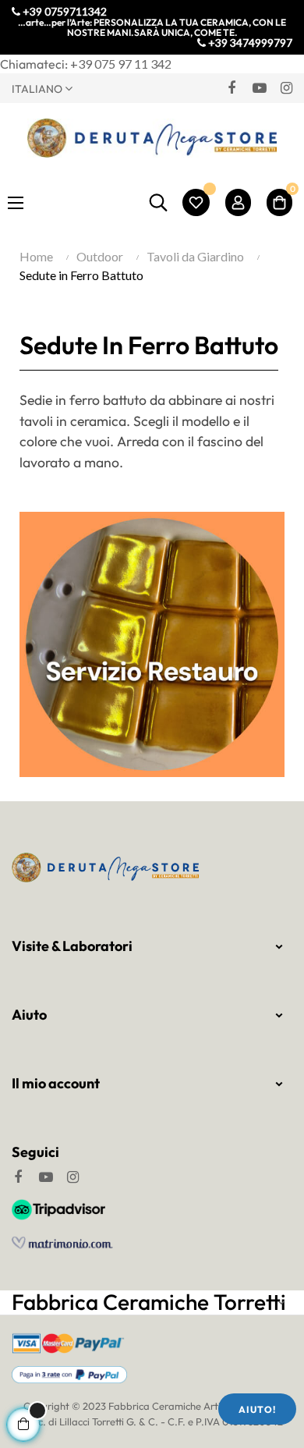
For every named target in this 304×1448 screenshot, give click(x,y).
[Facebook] (231, 87)
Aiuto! (257, 1409)
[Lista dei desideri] (196, 202)
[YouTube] (259, 87)
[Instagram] (286, 87)
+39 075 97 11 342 (120, 63)
